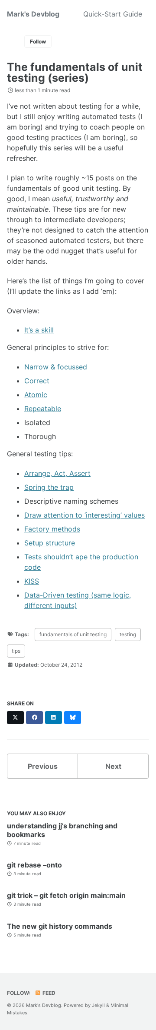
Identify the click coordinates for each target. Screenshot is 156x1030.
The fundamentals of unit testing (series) (75, 72)
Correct (36, 380)
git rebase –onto (34, 865)
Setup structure (49, 542)
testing (128, 634)
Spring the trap (49, 487)
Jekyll (98, 1005)
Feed (48, 993)
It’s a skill (39, 330)
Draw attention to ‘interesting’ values (84, 515)
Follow (38, 41)
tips (16, 651)
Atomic (35, 394)
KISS (31, 581)
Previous (43, 766)
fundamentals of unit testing (73, 634)
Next (113, 766)
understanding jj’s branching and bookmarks (62, 830)
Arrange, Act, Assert (57, 473)
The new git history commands (59, 926)
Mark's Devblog (33, 14)
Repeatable (42, 408)
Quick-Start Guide (112, 14)
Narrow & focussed (55, 366)
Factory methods (52, 529)
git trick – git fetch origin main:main (66, 895)
